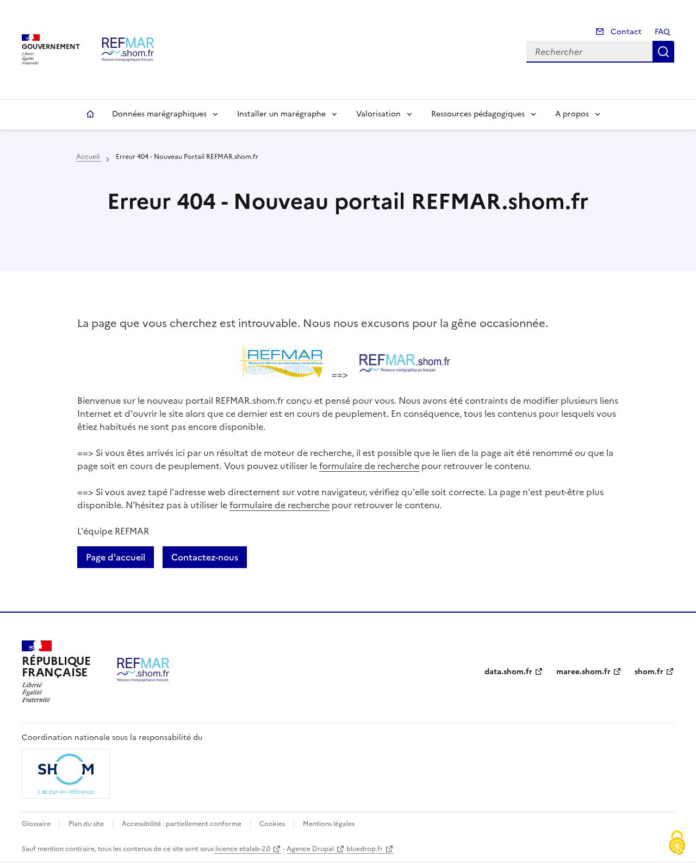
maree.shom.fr (583, 671)
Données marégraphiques (159, 114)
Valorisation (378, 114)
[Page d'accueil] (128, 49)
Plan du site (86, 824)
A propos (572, 114)
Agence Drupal (310, 849)
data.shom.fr (508, 671)
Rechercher (663, 52)
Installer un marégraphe (281, 114)
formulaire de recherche (369, 465)
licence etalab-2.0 (242, 849)
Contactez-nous (204, 557)
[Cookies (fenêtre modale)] (677, 844)
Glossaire (36, 824)
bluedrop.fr (364, 849)
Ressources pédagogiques (478, 114)
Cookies (272, 824)
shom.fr (649, 671)
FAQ (662, 32)
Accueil (90, 114)
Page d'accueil (115, 557)
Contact (625, 32)
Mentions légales (329, 824)
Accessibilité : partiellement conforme (181, 824)
